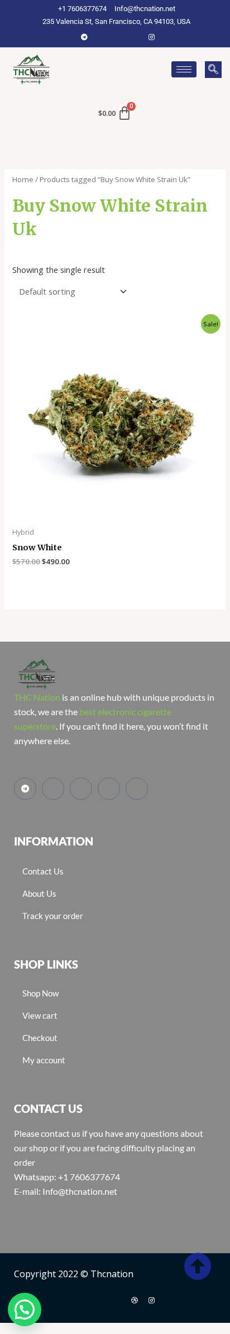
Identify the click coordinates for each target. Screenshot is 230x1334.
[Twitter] (117, 36)
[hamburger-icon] (184, 69)
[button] (213, 69)
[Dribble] (134, 1300)
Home (22, 179)
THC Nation (37, 697)
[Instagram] (151, 36)
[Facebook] (101, 36)
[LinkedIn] (134, 36)
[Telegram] (84, 36)
